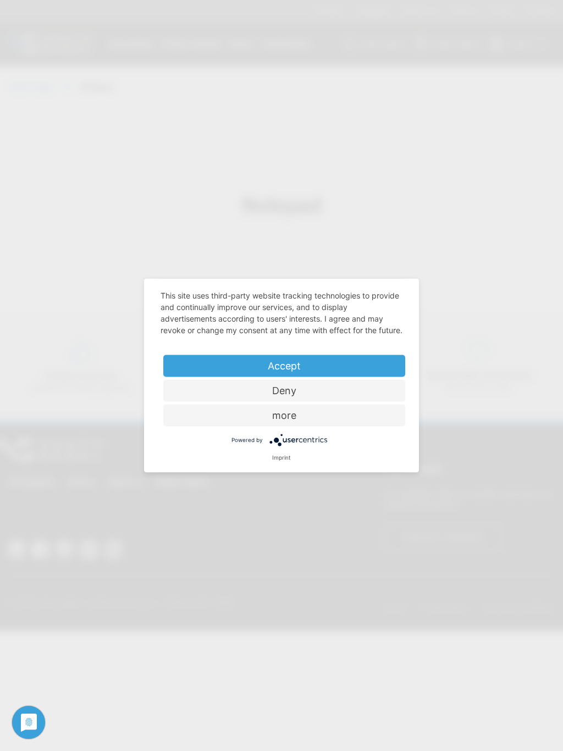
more (284, 415)
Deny (284, 390)
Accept (284, 366)
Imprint (281, 457)
